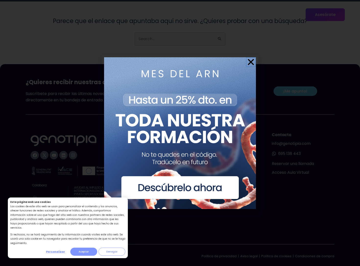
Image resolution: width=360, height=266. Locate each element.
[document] (180, 133)
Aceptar (84, 252)
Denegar (112, 252)
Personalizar (55, 252)
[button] (251, 62)
